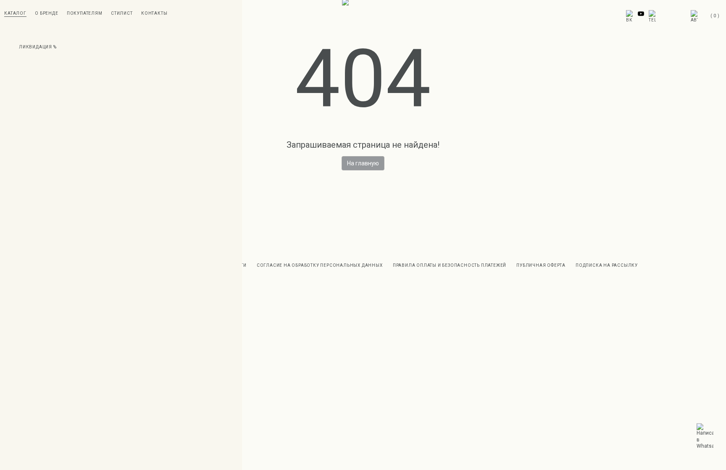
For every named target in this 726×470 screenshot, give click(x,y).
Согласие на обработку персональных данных (320, 265)
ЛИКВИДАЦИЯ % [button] (38, 47)
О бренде (46, 13)
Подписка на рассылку (607, 265)
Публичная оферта (541, 265)
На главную (363, 163)
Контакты (154, 13)
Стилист (122, 13)
